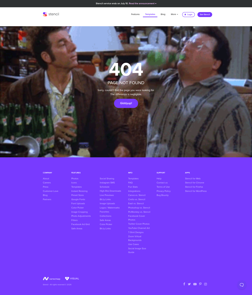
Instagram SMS (107, 183)
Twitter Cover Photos (138, 224)
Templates (150, 14)
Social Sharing (107, 178)
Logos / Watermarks (110, 208)
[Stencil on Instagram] (205, 284)
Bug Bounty (163, 195)
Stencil (51, 13)
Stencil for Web (193, 178)
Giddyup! (126, 103)
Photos (74, 178)
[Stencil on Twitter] (189, 284)
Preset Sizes (77, 195)
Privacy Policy (164, 191)
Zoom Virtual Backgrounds (134, 238)
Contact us (162, 183)
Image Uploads (107, 203)
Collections (105, 216)
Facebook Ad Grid (80, 224)
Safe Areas (76, 228)
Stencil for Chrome (194, 183)
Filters (74, 220)
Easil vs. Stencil (136, 203)
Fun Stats (133, 187)
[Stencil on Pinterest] (200, 284)
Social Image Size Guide (137, 250)
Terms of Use (163, 187)
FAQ (130, 183)
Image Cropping (79, 212)
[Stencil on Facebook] (184, 284)
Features (135, 14)
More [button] (174, 14)
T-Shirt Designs (136, 232)
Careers (47, 183)
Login (189, 15)
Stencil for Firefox (194, 187)
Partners (47, 199)
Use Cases (133, 244)
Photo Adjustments (81, 216)
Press (45, 187)
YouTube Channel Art (139, 228)
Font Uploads (78, 203)
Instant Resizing (79, 191)
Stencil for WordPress (196, 191)
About (46, 178)
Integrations (134, 191)
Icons (74, 183)
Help (159, 178)
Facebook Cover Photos (136, 218)
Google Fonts (78, 199)
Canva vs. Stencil (137, 195)
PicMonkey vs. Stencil (139, 212)
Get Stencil (205, 15)
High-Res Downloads (110, 191)
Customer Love (50, 191)
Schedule (104, 187)
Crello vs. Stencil (136, 199)
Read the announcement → (142, 3)
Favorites (104, 212)
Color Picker (77, 208)
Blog (163, 14)
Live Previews (107, 195)
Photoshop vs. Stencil (139, 208)
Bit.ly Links (105, 199)
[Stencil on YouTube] (195, 284)
